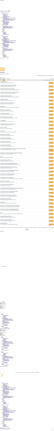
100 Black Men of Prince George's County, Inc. (8, 195)
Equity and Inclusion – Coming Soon (7, 319)
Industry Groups (5, 38)
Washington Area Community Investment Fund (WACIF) (9, 205)
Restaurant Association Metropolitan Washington (8, 163)
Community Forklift (3, 81)
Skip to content (2, 0)
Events (2, 47)
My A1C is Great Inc (3, 127)
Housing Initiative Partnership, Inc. (6, 216)
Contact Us (4, 32)
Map (51, 82)
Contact (3, 31)
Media (2, 29)
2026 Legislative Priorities (6, 16)
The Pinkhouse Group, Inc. (4, 113)
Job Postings (35, 227)
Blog (3, 52)
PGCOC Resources (5, 23)
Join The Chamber (50, 227)
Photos (4, 28)
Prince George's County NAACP (5, 198)
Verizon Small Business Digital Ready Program (9, 19)
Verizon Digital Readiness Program (7, 341)
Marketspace (52, 75)
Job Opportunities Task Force (5, 141)
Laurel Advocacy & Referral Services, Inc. (7, 184)
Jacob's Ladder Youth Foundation (6, 219)
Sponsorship (1, 10)
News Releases (9, 227)
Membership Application (6, 22)
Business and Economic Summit (7, 50)
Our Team (4, 14)
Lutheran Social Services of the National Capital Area (9, 209)
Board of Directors (5, 15)
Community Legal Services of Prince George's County (9, 92)
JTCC (1, 156)
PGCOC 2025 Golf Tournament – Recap (8, 27)
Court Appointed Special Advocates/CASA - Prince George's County (11, 188)
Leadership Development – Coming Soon (8, 42)
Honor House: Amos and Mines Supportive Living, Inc (9, 170)
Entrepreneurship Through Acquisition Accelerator (9, 40)
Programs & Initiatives (4, 17)
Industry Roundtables (5, 24)
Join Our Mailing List (6, 34)
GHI (1, 212)
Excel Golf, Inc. (2, 202)
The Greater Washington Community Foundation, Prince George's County (12, 148)
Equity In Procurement (6, 18)
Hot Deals (39, 75)
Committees (4, 353)
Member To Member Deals (45, 75)
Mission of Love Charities (4, 181)
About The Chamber (5, 13)
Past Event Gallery (5, 325)
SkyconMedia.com (37, 372)
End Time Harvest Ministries (5, 134)
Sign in (9, 10)
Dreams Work (2, 106)
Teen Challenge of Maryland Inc (5, 145)
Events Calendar (5, 25)
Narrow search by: (2, 77)
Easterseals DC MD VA (4, 99)
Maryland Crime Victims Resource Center (7, 88)
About (2, 35)
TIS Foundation (3, 120)
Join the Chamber (6, 10)
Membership (3, 43)
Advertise (4, 33)
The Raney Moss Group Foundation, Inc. (7, 177)
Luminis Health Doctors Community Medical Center (9, 191)
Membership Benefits (5, 21)
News (4, 30)
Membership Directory (6, 45)
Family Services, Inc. (3, 223)
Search (1, 58)
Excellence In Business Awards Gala (7, 26)
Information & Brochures (44, 227)
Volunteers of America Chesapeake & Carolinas (8, 85)
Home (2, 351)
